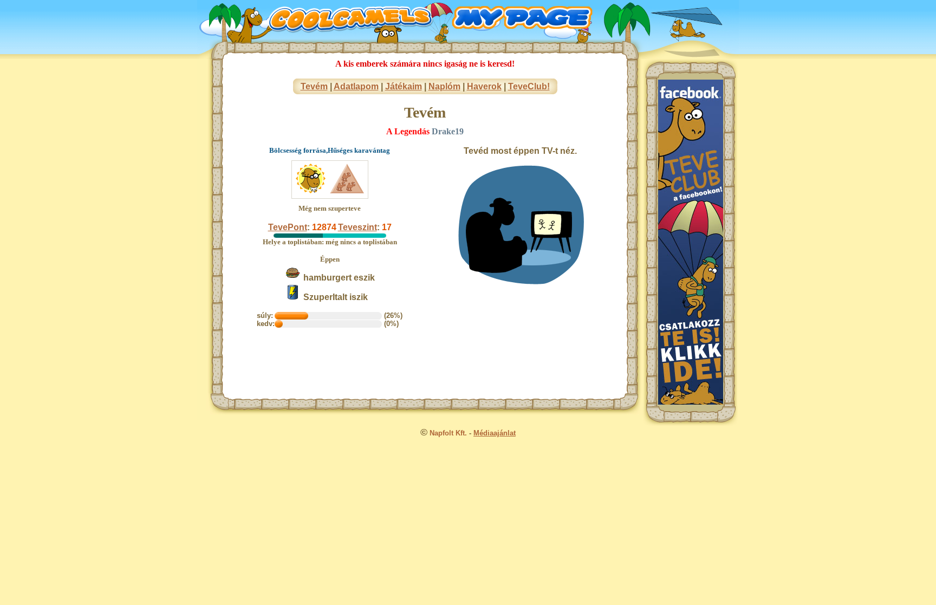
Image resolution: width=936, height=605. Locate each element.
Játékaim (403, 86)
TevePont (287, 227)
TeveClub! (529, 86)
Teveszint (357, 227)
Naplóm (444, 86)
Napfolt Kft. (448, 433)
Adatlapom (356, 86)
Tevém (314, 86)
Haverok (484, 86)
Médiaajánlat (494, 433)
